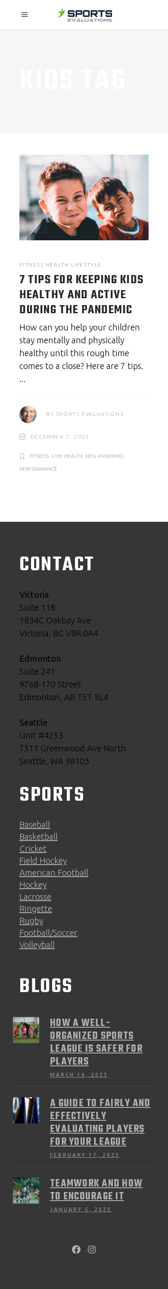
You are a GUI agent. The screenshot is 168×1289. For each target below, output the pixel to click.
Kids (90, 456)
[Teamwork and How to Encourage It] (26, 1190)
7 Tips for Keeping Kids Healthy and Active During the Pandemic (81, 295)
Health (57, 264)
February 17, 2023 (85, 1155)
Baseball (34, 824)
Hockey (33, 885)
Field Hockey (43, 860)
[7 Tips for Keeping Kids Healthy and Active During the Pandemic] (84, 197)
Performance (38, 469)
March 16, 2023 (79, 1074)
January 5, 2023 (81, 1209)
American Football (53, 872)
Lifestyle (86, 264)
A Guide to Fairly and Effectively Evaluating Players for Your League (100, 1123)
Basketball (38, 836)
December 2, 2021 (60, 436)
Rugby (31, 921)
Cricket (33, 848)
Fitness (31, 264)
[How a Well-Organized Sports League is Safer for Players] (26, 1030)
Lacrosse (35, 897)
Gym (56, 456)
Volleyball (37, 945)
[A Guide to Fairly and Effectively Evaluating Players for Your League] (26, 1110)
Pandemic (111, 456)
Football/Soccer (48, 933)
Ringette (35, 909)
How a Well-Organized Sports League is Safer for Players (96, 1043)
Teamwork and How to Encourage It (96, 1190)
